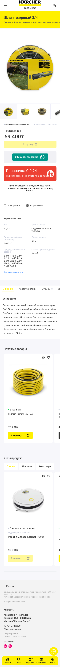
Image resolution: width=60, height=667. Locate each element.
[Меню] (5, 5)
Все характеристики (13, 272)
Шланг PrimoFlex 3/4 (20, 414)
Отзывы (47, 289)
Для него (27, 466)
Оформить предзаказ (26, 157)
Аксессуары (45, 466)
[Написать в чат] (53, 651)
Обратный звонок (12, 629)
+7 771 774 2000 (12, 626)
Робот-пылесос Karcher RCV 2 (26, 536)
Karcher (10, 586)
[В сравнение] (43, 357)
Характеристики (27, 289)
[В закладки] (48, 357)
